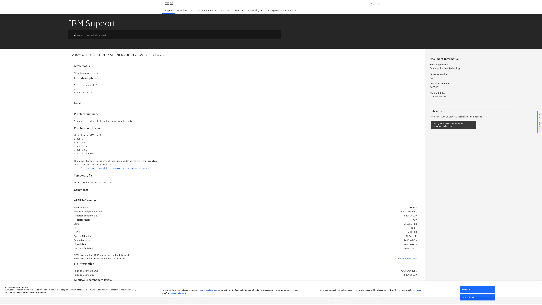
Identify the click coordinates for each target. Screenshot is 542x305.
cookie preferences (208, 290)
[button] (540, 284)
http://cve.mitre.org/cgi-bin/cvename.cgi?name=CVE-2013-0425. (113, 168)
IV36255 (401, 258)
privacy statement (178, 293)
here (418, 290)
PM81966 (411, 258)
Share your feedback (540, 122)
